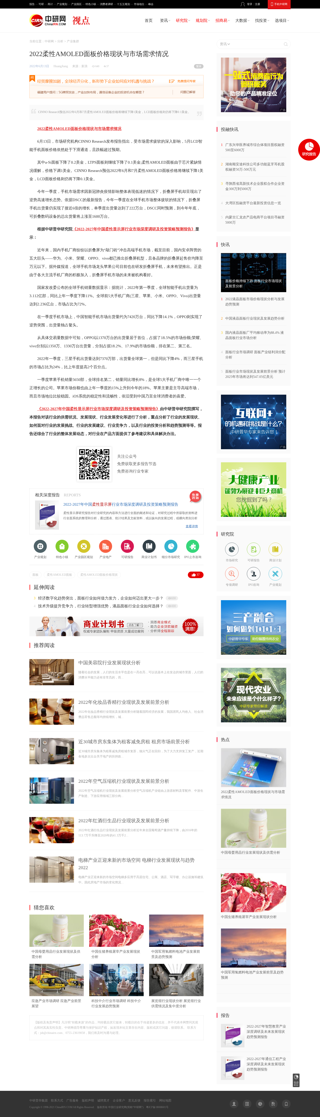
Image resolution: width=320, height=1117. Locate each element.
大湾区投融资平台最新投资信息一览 (253, 203)
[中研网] (48, 20)
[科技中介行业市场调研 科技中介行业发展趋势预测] (116, 995)
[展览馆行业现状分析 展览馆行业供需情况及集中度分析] (176, 995)
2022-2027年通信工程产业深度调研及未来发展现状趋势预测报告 (266, 1064)
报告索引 (150, 1100)
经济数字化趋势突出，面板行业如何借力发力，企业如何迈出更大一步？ (100, 598)
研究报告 (296, 1077)
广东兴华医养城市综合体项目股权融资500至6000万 (255, 147)
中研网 (49, 41)
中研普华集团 (38, 1100)
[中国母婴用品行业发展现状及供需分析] (56, 945)
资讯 (164, 20)
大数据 (241, 20)
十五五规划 (123, 4)
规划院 (201, 20)
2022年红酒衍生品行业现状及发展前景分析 (123, 820)
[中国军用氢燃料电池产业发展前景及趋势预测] (176, 945)
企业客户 (119, 1100)
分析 (60, 41)
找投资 (261, 20)
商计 (50, 4)
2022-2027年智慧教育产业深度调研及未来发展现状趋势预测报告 (266, 1031)
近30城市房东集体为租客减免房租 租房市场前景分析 (134, 741)
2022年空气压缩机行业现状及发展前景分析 (123, 781)
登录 (249, 4)
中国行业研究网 (117, 1107)
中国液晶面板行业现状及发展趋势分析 (255, 318)
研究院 (182, 20)
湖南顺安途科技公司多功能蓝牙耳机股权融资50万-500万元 (255, 166)
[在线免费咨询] (196, 497)
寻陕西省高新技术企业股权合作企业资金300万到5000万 (255, 186)
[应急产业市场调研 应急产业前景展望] (56, 995)
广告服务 (72, 1100)
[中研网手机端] (286, 1104)
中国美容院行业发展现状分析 (109, 662)
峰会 (150, 4)
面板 (35, 574)
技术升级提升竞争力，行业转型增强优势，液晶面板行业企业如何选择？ (100, 606)
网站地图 (165, 1100)
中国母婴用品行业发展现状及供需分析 (250, 852)
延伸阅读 (44, 587)
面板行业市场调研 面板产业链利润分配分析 (255, 354)
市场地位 (139, 4)
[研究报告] (260, 1104)
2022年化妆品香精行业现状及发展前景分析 (123, 702)
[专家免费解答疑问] (116, 86)
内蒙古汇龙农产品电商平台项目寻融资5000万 (255, 219)
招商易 (221, 20)
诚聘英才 (103, 1100)
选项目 (281, 20)
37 (198, 574)
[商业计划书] (116, 635)
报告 (32, 4)
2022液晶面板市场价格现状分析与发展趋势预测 (255, 301)
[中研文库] (273, 1104)
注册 (257, 4)
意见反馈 (134, 1100)
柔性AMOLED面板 (59, 574)
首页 (149, 20)
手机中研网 (280, 4)
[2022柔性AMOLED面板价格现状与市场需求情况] (253, 786)
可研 (41, 4)
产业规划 (62, 4)
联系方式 (57, 1100)
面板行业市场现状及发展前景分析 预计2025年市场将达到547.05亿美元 (255, 374)
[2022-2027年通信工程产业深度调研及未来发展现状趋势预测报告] (232, 1079)
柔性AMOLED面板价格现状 (99, 574)
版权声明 (88, 1100)
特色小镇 (91, 4)
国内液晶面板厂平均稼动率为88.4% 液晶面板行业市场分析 (254, 335)
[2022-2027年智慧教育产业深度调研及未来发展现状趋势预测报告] (232, 1046)
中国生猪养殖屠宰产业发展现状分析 (249, 917)
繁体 (198, 66)
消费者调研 (106, 4)
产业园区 (76, 4)
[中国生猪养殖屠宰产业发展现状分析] (116, 945)
